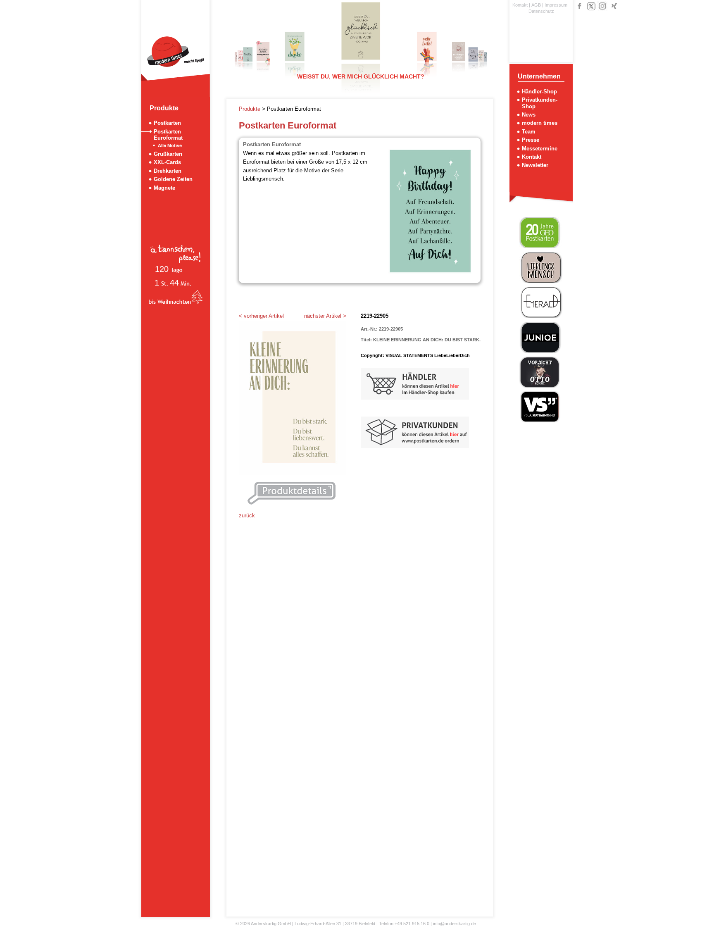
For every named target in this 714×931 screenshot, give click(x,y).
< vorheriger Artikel (261, 316)
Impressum (556, 4)
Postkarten (167, 123)
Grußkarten (168, 154)
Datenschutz (541, 11)
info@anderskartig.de (454, 923)
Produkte (250, 109)
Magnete (164, 188)
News (529, 115)
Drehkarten (167, 171)
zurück (247, 515)
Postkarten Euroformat (168, 135)
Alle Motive (170, 145)
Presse (530, 140)
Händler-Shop (539, 91)
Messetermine (539, 148)
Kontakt (520, 4)
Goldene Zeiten (173, 179)
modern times (539, 123)
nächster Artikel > (325, 316)
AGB (536, 4)
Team (529, 132)
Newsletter (535, 165)
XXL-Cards (167, 162)
